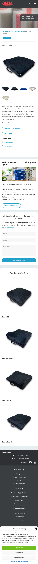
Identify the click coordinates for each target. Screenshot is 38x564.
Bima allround (7, 442)
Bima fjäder (6, 317)
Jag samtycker (19, 548)
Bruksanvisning (10, 146)
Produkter (10, 31)
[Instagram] (35, 462)
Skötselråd (8, 133)
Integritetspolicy (23, 562)
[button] (35, 529)
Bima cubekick (7, 400)
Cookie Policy (13, 562)
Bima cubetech (7, 358)
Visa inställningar (19, 558)
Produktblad (9, 143)
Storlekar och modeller (12, 128)
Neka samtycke (19, 553)
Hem (4, 31)
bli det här (10, 228)
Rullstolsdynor (19, 31)
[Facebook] (30, 462)
